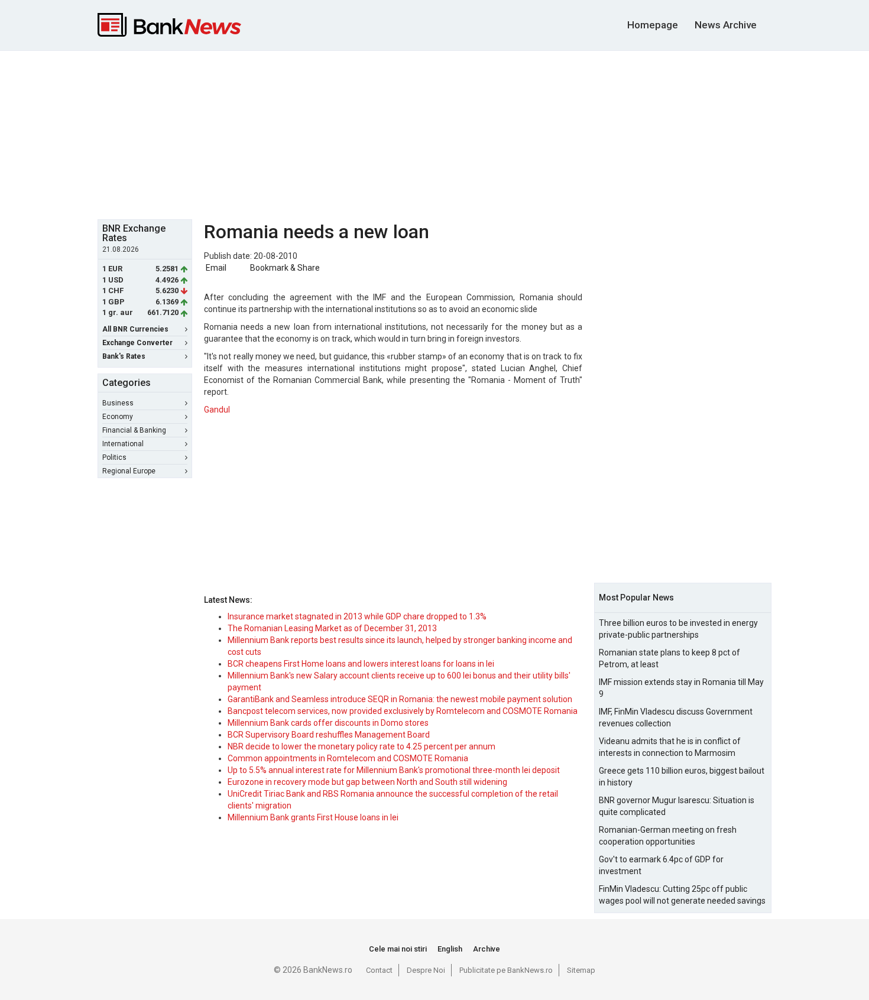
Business (118, 403)
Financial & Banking (134, 430)
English (449, 948)
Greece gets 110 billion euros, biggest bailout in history (681, 776)
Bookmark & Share (285, 267)
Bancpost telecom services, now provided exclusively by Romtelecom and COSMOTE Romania (403, 711)
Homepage (652, 25)
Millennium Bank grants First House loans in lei (313, 817)
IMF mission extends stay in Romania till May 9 (681, 688)
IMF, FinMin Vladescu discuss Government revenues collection (676, 717)
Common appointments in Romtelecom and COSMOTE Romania (348, 758)
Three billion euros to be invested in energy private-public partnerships (678, 628)
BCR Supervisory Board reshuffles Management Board (329, 734)
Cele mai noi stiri (398, 948)
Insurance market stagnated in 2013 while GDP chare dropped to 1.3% (357, 616)
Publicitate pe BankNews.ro (506, 970)
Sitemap (581, 970)
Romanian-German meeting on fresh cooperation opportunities (668, 835)
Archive (486, 948)
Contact (379, 970)
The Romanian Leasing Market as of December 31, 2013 (332, 628)
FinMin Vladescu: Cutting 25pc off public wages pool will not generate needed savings (682, 894)
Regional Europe (128, 471)
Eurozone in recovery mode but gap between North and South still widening (367, 782)
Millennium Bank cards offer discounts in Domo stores (328, 723)
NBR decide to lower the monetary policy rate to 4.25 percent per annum (361, 746)
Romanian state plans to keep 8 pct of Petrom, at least (669, 658)
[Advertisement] (434, 133)
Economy (117, 417)
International (123, 444)
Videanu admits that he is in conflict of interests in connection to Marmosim (670, 747)
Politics (114, 457)
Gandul (217, 409)
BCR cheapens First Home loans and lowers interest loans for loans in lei (361, 663)
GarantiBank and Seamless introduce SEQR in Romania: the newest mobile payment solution (400, 699)
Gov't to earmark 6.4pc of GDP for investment (661, 865)
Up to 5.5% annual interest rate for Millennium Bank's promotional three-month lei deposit (394, 770)
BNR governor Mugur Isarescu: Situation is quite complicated (676, 806)
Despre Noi (426, 970)
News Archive (726, 25)
